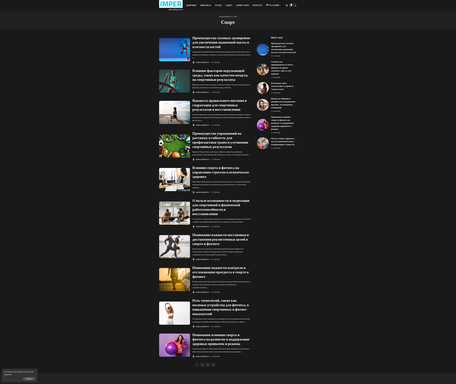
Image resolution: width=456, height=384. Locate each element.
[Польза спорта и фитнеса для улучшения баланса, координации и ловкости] (263, 143)
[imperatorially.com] (171, 5)
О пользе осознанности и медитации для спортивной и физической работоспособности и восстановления (220, 207)
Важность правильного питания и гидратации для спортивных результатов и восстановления (219, 105)
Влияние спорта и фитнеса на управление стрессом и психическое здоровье (220, 172)
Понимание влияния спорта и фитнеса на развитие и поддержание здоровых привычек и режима (220, 339)
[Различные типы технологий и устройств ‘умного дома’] (263, 88)
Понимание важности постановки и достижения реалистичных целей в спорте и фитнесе (220, 239)
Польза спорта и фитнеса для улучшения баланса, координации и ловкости (282, 141)
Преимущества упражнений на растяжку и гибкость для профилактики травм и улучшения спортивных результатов (220, 140)
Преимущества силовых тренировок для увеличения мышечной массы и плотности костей (221, 42)
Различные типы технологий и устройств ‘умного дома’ (282, 86)
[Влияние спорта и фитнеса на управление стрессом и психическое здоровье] (174, 179)
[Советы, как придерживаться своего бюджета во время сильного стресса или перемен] (263, 69)
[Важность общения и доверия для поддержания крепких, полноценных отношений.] (263, 105)
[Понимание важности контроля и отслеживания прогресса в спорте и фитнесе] (174, 279)
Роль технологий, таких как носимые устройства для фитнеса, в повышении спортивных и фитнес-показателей (220, 307)
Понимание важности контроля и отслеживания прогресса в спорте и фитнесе (220, 272)
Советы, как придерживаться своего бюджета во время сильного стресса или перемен (282, 68)
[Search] (295, 5)
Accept (29, 379)
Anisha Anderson (202, 62)
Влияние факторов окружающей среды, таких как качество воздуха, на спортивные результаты (220, 75)
